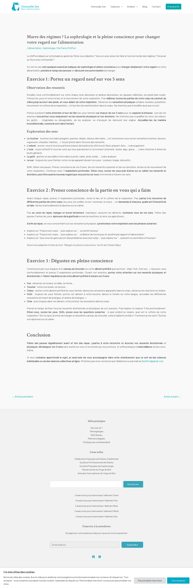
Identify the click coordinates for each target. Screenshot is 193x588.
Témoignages (96, 431)
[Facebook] (93, 556)
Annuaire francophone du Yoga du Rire (96, 473)
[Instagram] (99, 556)
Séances (115, 6)
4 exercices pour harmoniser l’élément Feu (96, 500)
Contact (156, 6)
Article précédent (22, 396)
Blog (144, 6)
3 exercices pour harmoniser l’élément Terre (97, 495)
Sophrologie (48, 48)
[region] (96, 578)
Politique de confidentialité (96, 442)
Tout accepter (178, 580)
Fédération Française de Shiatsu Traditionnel (96, 458)
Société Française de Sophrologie (97, 466)
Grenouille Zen (98, 6)
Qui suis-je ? (97, 427)
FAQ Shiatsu (96, 435)
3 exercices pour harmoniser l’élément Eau (96, 516)
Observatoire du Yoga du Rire (96, 469)
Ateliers (131, 6)
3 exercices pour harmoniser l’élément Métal (96, 511)
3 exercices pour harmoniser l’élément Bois (96, 505)
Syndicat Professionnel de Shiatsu (96, 462)
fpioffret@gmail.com (152, 361)
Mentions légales (96, 438)
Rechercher (133, 484)
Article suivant (172, 396)
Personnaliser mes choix (150, 580)
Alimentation (34, 48)
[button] (121, 7)
